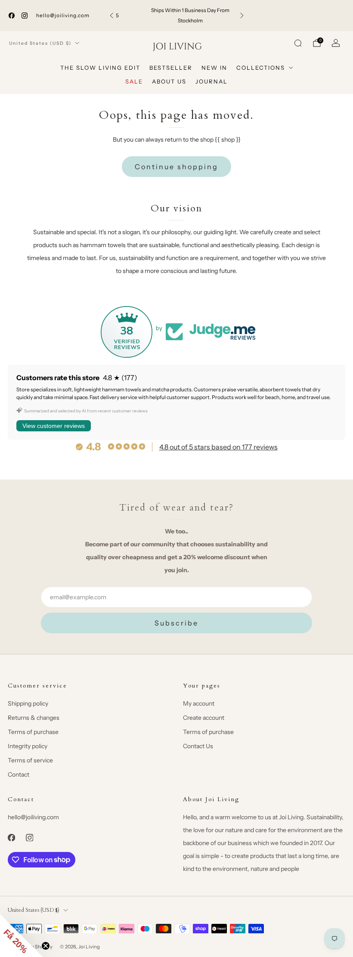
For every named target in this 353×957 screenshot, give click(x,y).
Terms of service (30, 760)
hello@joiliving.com (63, 15)
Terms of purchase (33, 732)
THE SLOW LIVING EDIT (100, 67)
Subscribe (176, 623)
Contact (18, 774)
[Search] (298, 43)
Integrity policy (27, 746)
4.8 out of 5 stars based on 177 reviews (218, 447)
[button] (21, 935)
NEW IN (214, 67)
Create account (203, 718)
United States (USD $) (40, 43)
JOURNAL (211, 81)
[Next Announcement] (242, 15)
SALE (134, 81)
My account (198, 703)
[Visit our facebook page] (11, 15)
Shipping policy (28, 703)
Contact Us (198, 746)
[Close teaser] (45, 946)
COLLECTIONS (260, 67)
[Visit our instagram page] (24, 15)
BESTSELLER (170, 67)
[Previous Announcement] (111, 15)
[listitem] (176, 15)
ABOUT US (169, 81)
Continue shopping (176, 166)
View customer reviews (53, 425)
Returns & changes (33, 718)
